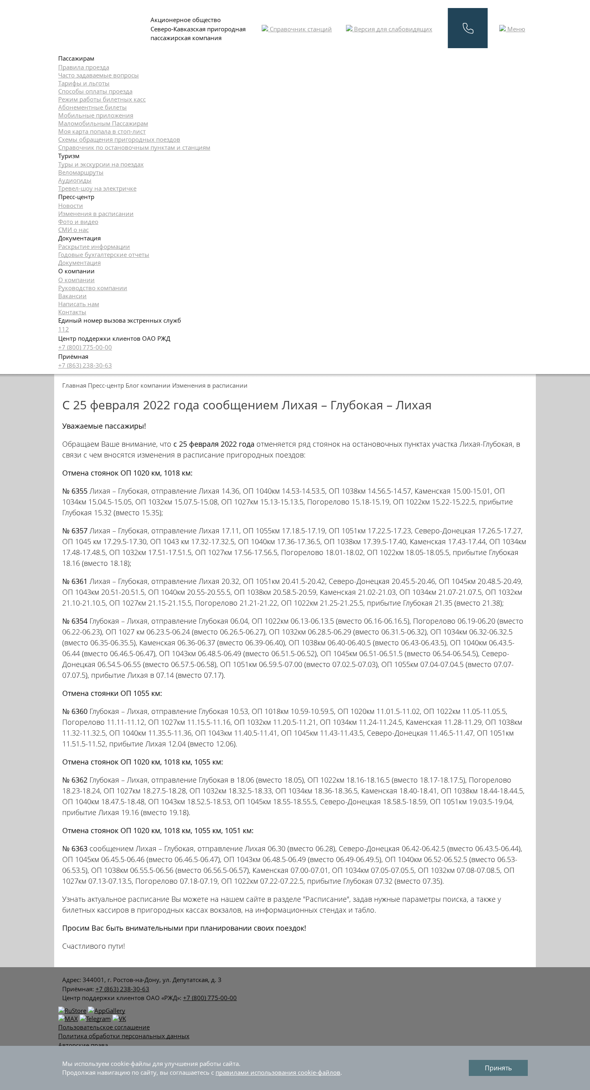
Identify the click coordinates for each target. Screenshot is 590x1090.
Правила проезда (83, 67)
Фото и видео (78, 222)
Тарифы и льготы (84, 83)
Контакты (72, 312)
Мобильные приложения (95, 115)
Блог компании (148, 385)
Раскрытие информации (94, 246)
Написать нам (78, 304)
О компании (76, 280)
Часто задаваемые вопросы (98, 75)
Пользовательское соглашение (104, 1027)
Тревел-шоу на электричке (97, 188)
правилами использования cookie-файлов (278, 1072)
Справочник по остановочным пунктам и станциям (134, 147)
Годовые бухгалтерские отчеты (103, 254)
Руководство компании (92, 288)
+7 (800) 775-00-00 (85, 347)
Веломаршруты (81, 172)
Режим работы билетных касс (102, 99)
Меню (515, 29)
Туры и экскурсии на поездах (101, 164)
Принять (498, 1068)
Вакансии (72, 296)
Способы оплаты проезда (95, 91)
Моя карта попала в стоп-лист (102, 131)
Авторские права (83, 1045)
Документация (79, 262)
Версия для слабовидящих (392, 29)
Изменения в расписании (96, 213)
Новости (70, 205)
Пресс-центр (106, 385)
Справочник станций (300, 29)
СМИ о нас (73, 230)
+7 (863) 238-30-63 (85, 365)
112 (63, 329)
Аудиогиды (75, 180)
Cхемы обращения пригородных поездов (119, 139)
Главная (74, 385)
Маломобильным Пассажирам (103, 123)
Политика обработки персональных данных (123, 1036)
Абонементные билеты (92, 107)
